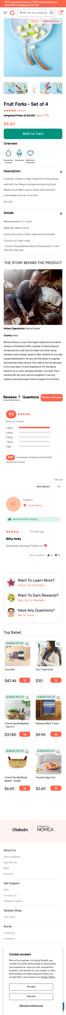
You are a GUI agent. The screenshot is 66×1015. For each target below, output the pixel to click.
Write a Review (52, 397)
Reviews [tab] (11, 397)
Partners (8, 874)
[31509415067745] (55, 788)
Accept (31, 986)
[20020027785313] (24, 788)
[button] (14, 111)
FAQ (6, 890)
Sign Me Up (10, 862)
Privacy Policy (48, 977)
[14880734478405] (24, 734)
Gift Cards (9, 917)
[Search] (51, 13)
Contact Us (10, 895)
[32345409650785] (55, 734)
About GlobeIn (12, 857)
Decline (31, 996)
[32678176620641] (55, 680)
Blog (6, 868)
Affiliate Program (13, 901)
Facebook (9, 933)
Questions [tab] (31, 398)
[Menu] (5, 13)
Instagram (9, 938)
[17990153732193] (24, 680)
